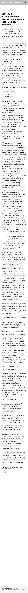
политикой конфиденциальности (12, 591)
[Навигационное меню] (25, 2)
